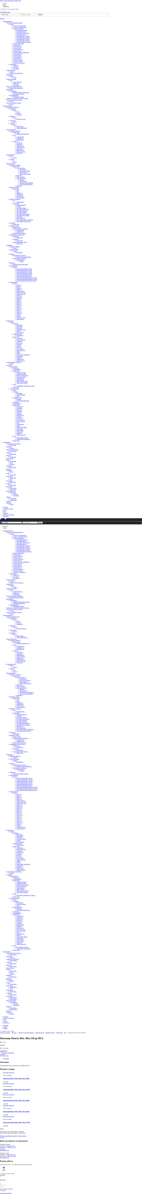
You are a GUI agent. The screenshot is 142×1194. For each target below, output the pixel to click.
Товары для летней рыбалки (26, 1032)
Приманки (9, 245)
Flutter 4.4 (19, 298)
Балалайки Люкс (21, 34)
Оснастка (12, 223)
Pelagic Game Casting (22, 375)
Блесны (12, 254)
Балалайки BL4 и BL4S (23, 40)
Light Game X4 (20, 147)
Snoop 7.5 (19, 312)
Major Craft (16, 387)
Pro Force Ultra (20, 420)
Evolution (19, 344)
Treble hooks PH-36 (21, 128)
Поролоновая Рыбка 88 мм (23, 276)
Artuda (11, 24)
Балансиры (10, 74)
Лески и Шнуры (11, 129)
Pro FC (15, 157)
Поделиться (4, 1051)
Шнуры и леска (14, 226)
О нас (4, 3)
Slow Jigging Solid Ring (26, 184)
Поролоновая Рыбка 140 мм (24, 273)
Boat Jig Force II (20, 340)
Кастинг (15, 494)
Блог (4, 5)
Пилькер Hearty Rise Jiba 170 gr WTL (16, 1122)
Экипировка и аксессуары (17, 234)
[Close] (0, 1183)
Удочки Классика (18, 60)
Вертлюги (19, 175)
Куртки (9, 469)
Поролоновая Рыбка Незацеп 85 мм (26, 280)
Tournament (19, 356)
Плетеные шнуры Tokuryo (20, 229)
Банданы (9, 446)
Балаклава (16, 236)
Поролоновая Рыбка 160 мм (24, 274)
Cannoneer (19, 341)
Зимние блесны (11, 70)
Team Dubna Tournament (23, 354)
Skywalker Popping (21, 211)
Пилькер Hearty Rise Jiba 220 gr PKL (16, 1100)
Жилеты (9, 455)
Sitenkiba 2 (19, 193)
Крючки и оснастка (15, 165)
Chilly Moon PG (17, 82)
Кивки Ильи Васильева (16, 88)
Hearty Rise (16, 132)
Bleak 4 (18, 286)
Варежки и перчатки (12, 449)
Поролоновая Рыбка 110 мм (24, 270)
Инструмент (10, 458)
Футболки (9, 486)
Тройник (12, 123)
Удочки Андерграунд (19, 63)
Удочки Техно (17, 51)
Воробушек (19, 252)
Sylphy (18, 353)
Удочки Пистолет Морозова (21, 52)
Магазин (14, 1032)
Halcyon (18, 346)
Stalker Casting (20, 380)
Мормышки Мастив (18, 94)
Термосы (9, 503)
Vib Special (16, 68)
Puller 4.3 (18, 303)
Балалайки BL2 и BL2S (23, 37)
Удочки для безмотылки (20, 27)
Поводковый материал (19, 233)
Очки (8, 473)
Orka (17, 396)
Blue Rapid (19, 325)
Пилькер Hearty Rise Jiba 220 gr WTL (16, 1089)
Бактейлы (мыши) (15, 246)
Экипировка (6, 442)
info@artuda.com (4, 1150)
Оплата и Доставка (8, 514)
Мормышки (10, 89)
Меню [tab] (5, 528)
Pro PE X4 (19, 153)
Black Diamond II (21, 205)
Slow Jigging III (20, 218)
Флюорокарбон (11, 154)
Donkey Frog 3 (20, 291)
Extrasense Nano (20, 329)
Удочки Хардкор (17, 61)
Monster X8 (19, 149)
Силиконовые (14, 282)
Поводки (12, 116)
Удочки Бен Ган (17, 46)
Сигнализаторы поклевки (14, 362)
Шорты (9, 501)
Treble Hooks (20, 126)
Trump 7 (18, 314)
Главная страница (5, 1032)
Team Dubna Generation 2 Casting (25, 386)
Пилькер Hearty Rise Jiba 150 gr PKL (16, 1078)
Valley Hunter (20, 430)
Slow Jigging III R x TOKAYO (24, 220)
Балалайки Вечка (21, 31)
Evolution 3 (19, 408)
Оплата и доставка (8, 1018)
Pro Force (19, 347)
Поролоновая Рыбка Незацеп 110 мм (26, 277)
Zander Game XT (21, 435)
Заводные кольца (21, 178)
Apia (14, 390)
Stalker (18, 352)
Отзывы (5, 513)
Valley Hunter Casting (22, 381)
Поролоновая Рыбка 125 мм (24, 272)
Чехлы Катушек (11, 491)
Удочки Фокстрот (18, 49)
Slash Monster (20, 378)
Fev (14, 200)
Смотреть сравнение (6, 1193)
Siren (17, 423)
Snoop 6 (18, 310)
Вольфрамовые (14, 95)
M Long (18, 113)
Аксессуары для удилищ (13, 443)
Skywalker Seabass (21, 212)
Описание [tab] (6, 1058)
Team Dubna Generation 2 (23, 439)
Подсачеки (10, 476)
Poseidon (18, 417)
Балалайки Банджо (21, 30)
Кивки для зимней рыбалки (14, 86)
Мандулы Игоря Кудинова (20, 264)
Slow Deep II (19, 196)
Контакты (6, 6)
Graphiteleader (17, 369)
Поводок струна (20, 119)
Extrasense (19, 328)
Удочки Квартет (17, 54)
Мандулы (12, 263)
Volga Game (19, 432)
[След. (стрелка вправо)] (2, 1186)
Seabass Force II (20, 350)
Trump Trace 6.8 (20, 317)
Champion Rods (17, 334)
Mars (17, 191)
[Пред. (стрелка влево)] (0, 1186)
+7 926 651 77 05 (10, 1146)
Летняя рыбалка (7, 106)
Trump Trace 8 (20, 319)
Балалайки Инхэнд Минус (23, 42)
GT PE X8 (19, 143)
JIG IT (11, 101)
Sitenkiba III (19, 194)
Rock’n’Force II (20, 421)
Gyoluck (18, 206)
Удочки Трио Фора (18, 43)
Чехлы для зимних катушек (14, 100)
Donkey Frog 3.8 (20, 292)
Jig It (11, 80)
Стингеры (13, 120)
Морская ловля (11, 163)
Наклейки (9, 470)
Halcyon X (19, 409)
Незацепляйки (20, 260)
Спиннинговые (14, 389)
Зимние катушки (11, 79)
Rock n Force (20, 349)
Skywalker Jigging (21, 208)
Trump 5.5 (19, 313)
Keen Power (23, 169)
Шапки (9, 497)
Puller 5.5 (18, 304)
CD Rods (15, 323)
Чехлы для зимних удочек (14, 103)
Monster (22, 180)
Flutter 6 (18, 300)
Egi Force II (19, 343)
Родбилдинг (10, 320)
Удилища (9, 365)
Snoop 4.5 (19, 309)
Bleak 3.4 (18, 285)
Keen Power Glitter (25, 171)
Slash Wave (19, 217)
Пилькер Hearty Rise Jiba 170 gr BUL (16, 1111)
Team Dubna (13, 64)
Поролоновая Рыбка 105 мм (24, 269)
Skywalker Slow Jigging (22, 215)
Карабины (19, 186)
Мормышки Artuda (18, 97)
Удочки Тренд (17, 55)
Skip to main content (5, 0)
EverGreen (16, 368)
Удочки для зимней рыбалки (15, 23)
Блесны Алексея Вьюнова (23, 257)
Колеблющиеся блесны (19, 258)
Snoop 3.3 (19, 306)
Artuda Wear (13, 451)
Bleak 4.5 (18, 288)
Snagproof (19, 114)
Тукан (15, 77)
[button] (3, 10)
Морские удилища (15, 199)
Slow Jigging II (20, 197)
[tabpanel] (71, 772)
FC (14, 160)
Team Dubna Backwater (22, 400)
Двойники (13, 108)
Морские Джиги (14, 187)
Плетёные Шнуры (15, 131)
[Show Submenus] (13, 531)
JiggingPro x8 (20, 140)
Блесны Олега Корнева (16, 73)
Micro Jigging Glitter (25, 174)
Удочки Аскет (17, 48)
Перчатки (16, 239)
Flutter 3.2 (19, 295)
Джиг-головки (20, 177)
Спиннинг (16, 495)
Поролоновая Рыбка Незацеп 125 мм (26, 279)
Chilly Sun (16, 83)
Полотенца (10, 480)
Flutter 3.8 (19, 297)
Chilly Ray (16, 66)
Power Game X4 (20, 151)
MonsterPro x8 (20, 150)
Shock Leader (16, 227)
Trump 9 (18, 316)
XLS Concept (20, 332)
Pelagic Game (20, 415)
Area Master (19, 338)
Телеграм (2, 1149)
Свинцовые (13, 91)
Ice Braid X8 (19, 138)
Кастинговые (13, 366)
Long (17, 111)
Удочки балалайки (18, 28)
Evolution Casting (21, 372)
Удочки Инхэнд (17, 57)
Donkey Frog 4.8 (20, 294)
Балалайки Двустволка (22, 33)
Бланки (12, 322)
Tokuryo (15, 141)
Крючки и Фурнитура (13, 107)
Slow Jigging (23, 181)
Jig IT (11, 463)
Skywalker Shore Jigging (23, 214)
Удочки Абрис (17, 58)
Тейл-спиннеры (14, 249)
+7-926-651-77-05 (11, 1147)
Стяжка (9, 483)
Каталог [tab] (5, 526)
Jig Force (18, 412)
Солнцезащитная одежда (20, 242)
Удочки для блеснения (19, 26)
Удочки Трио (16, 45)
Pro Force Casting (21, 377)
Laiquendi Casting (21, 374)
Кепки (8, 460)
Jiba (17, 190)
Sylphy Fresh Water (21, 427)
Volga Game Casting (21, 383)
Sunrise (18, 331)
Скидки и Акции (8, 508)
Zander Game (20, 359)
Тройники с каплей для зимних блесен (17, 98)
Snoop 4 (18, 307)
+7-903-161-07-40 (10, 1154)
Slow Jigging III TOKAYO (23, 221)
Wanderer (18, 357)
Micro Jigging (23, 172)
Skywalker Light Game (22, 209)
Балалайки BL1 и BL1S (23, 36)
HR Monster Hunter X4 (22, 134)
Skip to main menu (16, 0)
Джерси (9, 452)
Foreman (18, 399)
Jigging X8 (19, 144)
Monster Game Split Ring (26, 183)
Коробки (9, 466)
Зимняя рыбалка (7, 21)
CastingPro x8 (20, 137)
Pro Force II (19, 418)
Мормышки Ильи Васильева (21, 92)
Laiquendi (19, 414)
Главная (5, 507)
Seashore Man (20, 202)
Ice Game (15, 67)
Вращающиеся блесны (19, 255)
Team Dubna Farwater (22, 437)
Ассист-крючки (20, 168)
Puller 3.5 (18, 301)
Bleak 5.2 (18, 289)
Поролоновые (14, 266)
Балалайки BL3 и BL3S (23, 39)
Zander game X (20, 360)
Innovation (19, 411)
